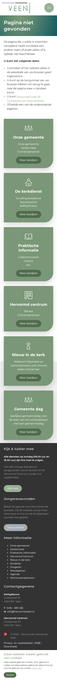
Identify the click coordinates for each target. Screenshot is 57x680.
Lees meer (37, 668)
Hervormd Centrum (22, 556)
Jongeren (15, 566)
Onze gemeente (19, 545)
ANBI (37, 642)
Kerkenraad (17, 549)
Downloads (10, 646)
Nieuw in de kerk (20, 559)
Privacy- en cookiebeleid (18, 642)
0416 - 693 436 (14, 607)
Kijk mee (12, 488)
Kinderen (15, 563)
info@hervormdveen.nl (20, 611)
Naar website (15, 527)
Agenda (14, 574)
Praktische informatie (23, 552)
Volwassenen (17, 570)
